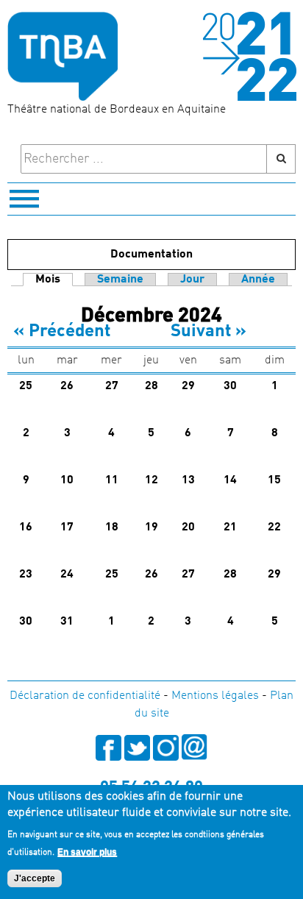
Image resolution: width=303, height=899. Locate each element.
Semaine (120, 279)
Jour (192, 279)
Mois (54, 279)
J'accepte (34, 878)
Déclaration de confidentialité (85, 696)
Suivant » (208, 332)
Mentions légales (215, 696)
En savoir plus (87, 852)
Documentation (151, 254)
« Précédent (61, 332)
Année (258, 279)
